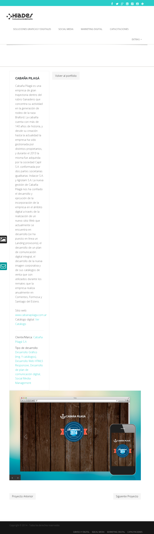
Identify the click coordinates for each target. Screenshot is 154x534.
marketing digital (91, 29)
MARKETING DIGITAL (116, 532)
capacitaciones (119, 29)
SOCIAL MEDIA (98, 532)
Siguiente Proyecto (127, 496)
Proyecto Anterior (22, 496)
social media (65, 29)
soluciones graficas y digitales (32, 29)
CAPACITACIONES (135, 532)
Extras (137, 39)
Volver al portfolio (66, 75)
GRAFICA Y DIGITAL (81, 532)
